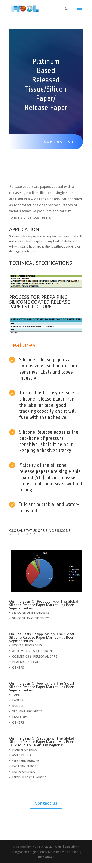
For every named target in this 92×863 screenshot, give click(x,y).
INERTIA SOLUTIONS (46, 847)
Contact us (59, 141)
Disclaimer (46, 857)
